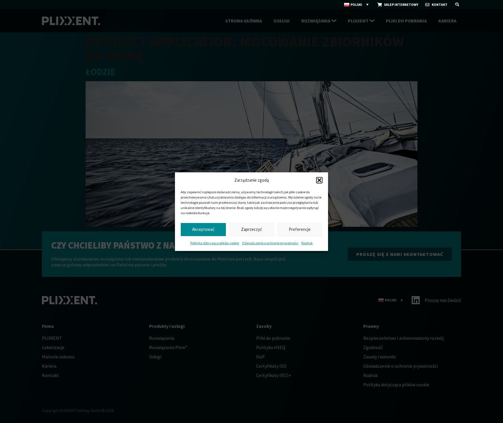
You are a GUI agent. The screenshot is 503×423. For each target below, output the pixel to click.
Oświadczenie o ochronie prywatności (270, 243)
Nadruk (307, 243)
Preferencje (300, 229)
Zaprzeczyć (251, 229)
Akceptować (203, 229)
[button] (319, 180)
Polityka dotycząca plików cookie (214, 243)
